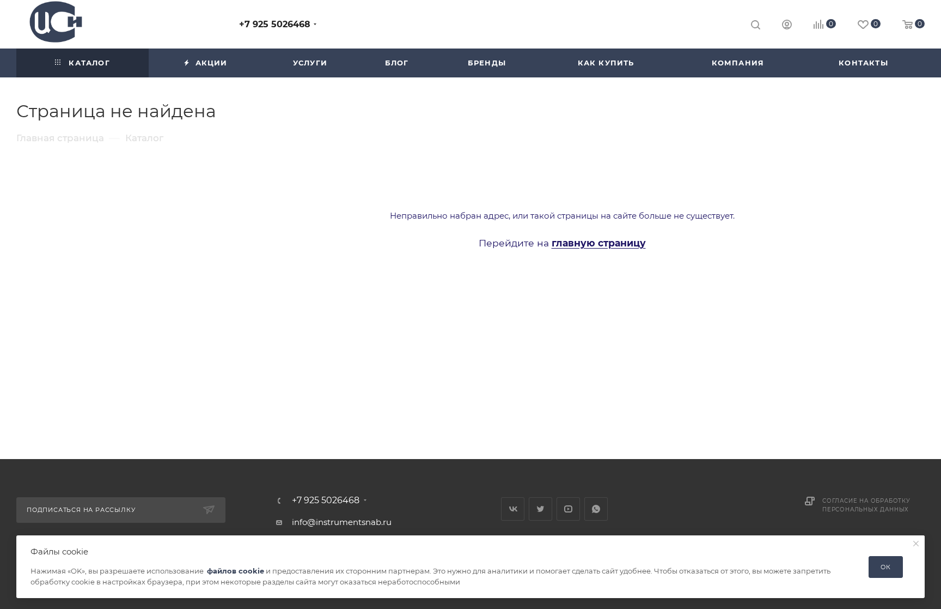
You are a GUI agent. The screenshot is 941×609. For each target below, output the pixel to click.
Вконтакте (512, 509)
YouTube (568, 509)
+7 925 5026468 (274, 24)
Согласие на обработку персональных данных (866, 505)
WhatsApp (596, 509)
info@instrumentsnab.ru (342, 522)
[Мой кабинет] (787, 26)
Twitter (540, 509)
